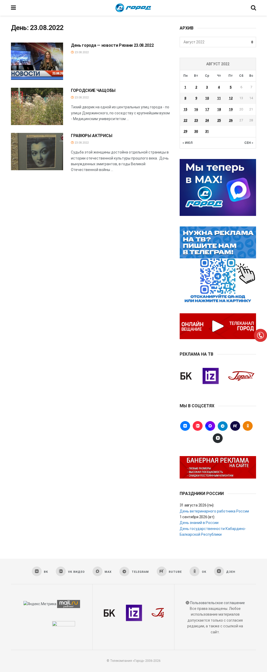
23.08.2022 (81, 52)
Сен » (248, 143)
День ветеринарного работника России (214, 511)
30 (196, 131)
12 (231, 98)
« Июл (187, 143)
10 (207, 98)
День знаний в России (199, 523)
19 (231, 109)
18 (219, 109)
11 (219, 98)
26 (231, 120)
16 (196, 109)
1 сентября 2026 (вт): (197, 517)
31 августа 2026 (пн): (197, 505)
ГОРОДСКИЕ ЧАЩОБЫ (93, 90)
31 (207, 131)
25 (219, 120)
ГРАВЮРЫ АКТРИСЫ (91, 135)
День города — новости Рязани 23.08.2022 (112, 45)
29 (185, 131)
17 (207, 109)
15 (185, 109)
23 (196, 120)
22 (185, 120)
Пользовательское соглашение (217, 603)
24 (207, 120)
